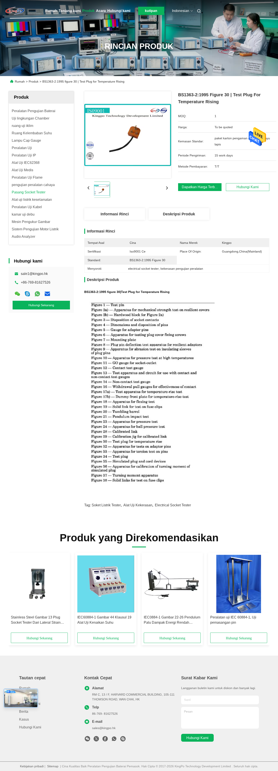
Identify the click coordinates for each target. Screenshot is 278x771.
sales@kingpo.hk (104, 728)
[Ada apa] (37, 293)
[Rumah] (15, 10)
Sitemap (52, 766)
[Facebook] (105, 740)
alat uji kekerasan (137, 505)
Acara (101, 11)
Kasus (24, 719)
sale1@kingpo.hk (34, 274)
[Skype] (27, 293)
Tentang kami (70, 11)
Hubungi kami (118, 11)
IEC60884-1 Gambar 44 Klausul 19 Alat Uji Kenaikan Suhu (104, 619)
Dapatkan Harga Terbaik (200, 187)
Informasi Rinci (115, 214)
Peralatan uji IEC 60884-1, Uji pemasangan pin (233, 619)
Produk (88, 11)
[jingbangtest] (123, 740)
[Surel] (47, 293)
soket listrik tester (106, 505)
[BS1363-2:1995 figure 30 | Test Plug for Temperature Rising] (127, 134)
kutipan (151, 11)
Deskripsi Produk (179, 214)
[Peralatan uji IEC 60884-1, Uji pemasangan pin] (238, 584)
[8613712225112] (114, 740)
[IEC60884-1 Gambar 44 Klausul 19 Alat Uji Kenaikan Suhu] (105, 584)
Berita (23, 711)
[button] (16, 594)
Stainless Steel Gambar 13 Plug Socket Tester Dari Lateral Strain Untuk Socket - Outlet (36, 620)
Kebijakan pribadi (32, 766)
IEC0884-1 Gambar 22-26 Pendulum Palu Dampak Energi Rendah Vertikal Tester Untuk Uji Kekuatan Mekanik (172, 620)
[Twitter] (96, 740)
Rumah (51, 11)
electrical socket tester (173, 505)
